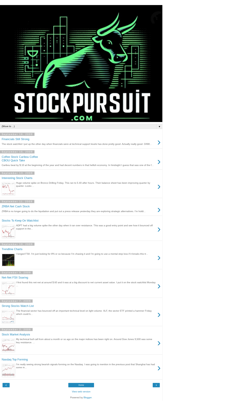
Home (81, 385)
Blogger (88, 397)
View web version (81, 391)
